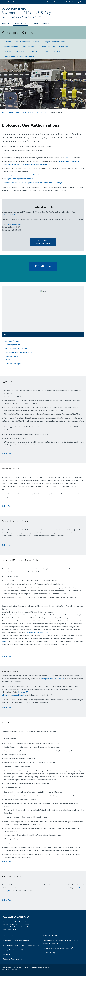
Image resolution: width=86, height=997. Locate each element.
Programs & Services (20, 23)
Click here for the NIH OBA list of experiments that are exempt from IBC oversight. (32, 183)
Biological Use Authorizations (54, 42)
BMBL (4, 641)
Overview (7, 42)
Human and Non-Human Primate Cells (19, 352)
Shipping (47, 51)
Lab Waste (8, 51)
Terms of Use (5, 969)
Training (35, 23)
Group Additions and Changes (16, 348)
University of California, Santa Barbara (15, 2)
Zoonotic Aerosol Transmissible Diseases (19, 56)
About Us (5, 23)
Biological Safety (41, 112)
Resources (35, 51)
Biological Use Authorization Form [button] (43, 242)
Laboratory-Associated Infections (14, 695)
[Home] (26, 18)
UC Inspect (7, 954)
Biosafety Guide (28, 46)
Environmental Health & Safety (10, 112)
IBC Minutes (43, 266)
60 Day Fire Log (49, 953)
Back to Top (6, 453)
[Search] (79, 2)
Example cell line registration (37, 632)
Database (22, 692)
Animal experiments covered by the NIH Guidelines (23, 175)
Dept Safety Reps (52, 2)
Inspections (63, 46)
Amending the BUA (12, 345)
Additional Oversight (13, 364)
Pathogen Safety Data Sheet (51, 679)
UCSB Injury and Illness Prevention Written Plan (21, 945)
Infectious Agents (12, 356)
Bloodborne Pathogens (46, 46)
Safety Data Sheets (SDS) (13, 950)
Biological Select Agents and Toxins (17, 179)
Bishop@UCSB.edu (11, 215)
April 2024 (69, 158)
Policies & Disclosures (11, 959)
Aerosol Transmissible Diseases (27, 42)
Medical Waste (21, 51)
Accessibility (15, 969)
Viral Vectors (10, 360)
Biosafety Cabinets (11, 46)
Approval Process (12, 341)
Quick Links (67, 2)
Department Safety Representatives (16, 940)
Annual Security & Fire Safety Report (56, 948)
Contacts (45, 23)
